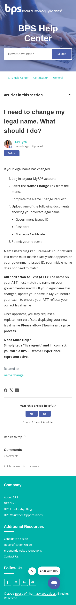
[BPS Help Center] (33, 14)
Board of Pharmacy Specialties (35, 593)
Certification (41, 78)
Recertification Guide (18, 545)
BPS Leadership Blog (18, 509)
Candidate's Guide (16, 539)
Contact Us (11, 556)
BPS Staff (10, 503)
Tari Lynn (20, 142)
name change (14, 375)
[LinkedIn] (17, 390)
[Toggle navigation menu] (67, 10)
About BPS (11, 497)
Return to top (13, 437)
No (45, 413)
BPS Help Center (18, 78)
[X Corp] (11, 390)
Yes (32, 413)
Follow (11, 153)
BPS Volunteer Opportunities (23, 515)
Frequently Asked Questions (23, 550)
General (58, 78)
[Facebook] (5, 390)
